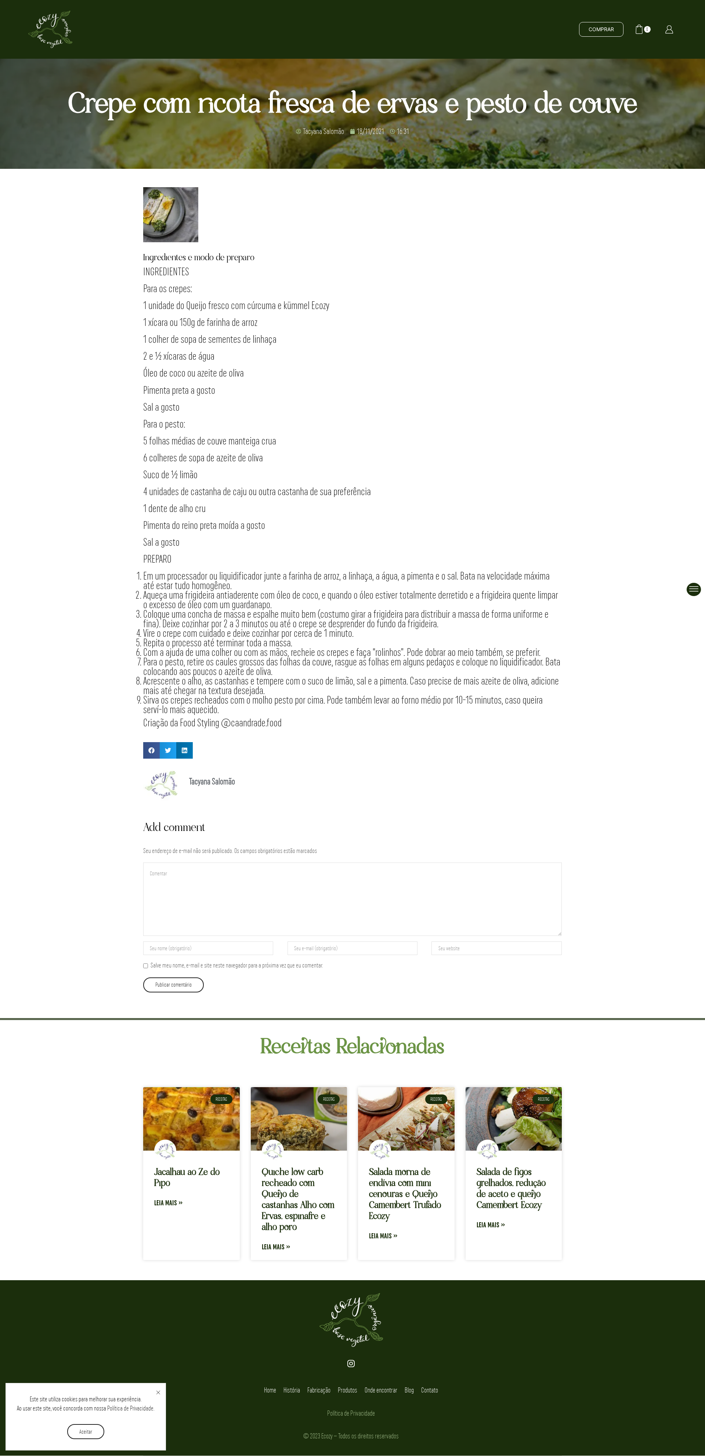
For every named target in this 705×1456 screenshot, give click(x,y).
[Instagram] (351, 1363)
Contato (429, 1390)
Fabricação (318, 1390)
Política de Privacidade (130, 1408)
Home (270, 1390)
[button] (151, 750)
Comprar (601, 29)
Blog (409, 1390)
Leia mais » (168, 1203)
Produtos (347, 1390)
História (291, 1390)
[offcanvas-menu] (693, 589)
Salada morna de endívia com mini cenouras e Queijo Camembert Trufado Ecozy (405, 1194)
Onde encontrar (381, 1390)
